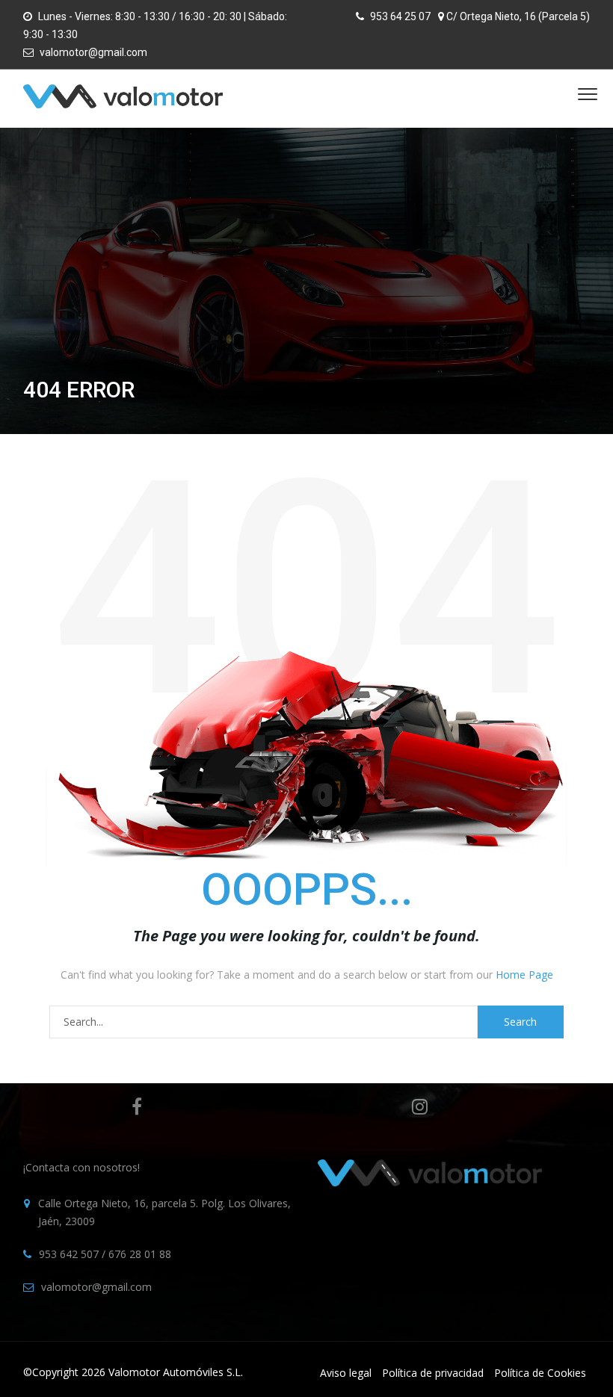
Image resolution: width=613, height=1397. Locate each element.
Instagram (419, 1106)
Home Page (524, 974)
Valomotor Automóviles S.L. (175, 1372)
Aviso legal (346, 1373)
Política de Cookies (540, 1373)
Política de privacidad (433, 1373)
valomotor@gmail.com (93, 52)
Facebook (136, 1106)
